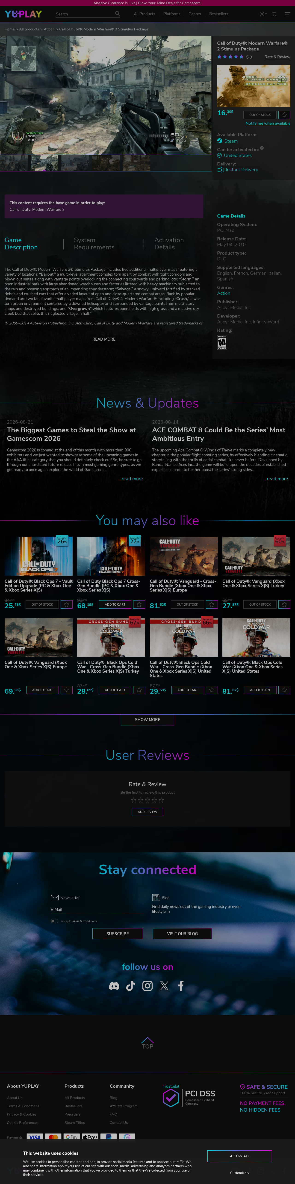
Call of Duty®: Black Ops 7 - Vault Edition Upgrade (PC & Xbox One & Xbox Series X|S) (39, 585)
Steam (231, 141)
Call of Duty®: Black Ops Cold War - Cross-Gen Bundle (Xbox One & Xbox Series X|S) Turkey (108, 667)
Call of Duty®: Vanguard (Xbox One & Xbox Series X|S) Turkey (253, 583)
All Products (75, 1098)
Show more (147, 719)
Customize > (239, 1173)
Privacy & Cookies (21, 1114)
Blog (113, 1098)
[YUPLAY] (23, 14)
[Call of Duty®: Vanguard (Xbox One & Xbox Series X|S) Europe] (39, 637)
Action (49, 29)
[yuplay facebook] (181, 986)
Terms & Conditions (84, 921)
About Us (15, 1098)
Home (10, 29)
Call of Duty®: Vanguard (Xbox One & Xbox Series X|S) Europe (36, 665)
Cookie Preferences (22, 1122)
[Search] (117, 13)
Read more (103, 339)
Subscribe (117, 934)
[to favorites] (284, 115)
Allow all (240, 1156)
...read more (130, 479)
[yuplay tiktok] (131, 986)
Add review (147, 812)
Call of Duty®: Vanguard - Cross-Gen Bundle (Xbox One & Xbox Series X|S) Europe (183, 585)
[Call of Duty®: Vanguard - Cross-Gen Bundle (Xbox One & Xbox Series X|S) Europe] (184, 556)
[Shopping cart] (274, 14)
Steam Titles (75, 1122)
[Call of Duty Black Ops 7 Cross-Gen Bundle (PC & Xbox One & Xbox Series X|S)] (111, 556)
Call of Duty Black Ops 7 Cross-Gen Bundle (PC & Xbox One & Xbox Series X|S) (108, 585)
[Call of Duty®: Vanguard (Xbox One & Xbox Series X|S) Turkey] (256, 556)
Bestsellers (74, 1106)
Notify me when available (268, 123)
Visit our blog (182, 934)
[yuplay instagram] (147, 986)
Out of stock (260, 115)
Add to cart (115, 605)
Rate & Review (277, 56)
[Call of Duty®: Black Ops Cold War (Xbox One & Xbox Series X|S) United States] (256, 637)
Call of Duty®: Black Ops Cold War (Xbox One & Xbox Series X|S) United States (252, 667)
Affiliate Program (124, 1106)
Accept (79, 921)
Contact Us (119, 1122)
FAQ (113, 1114)
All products (29, 29)
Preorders (73, 1114)
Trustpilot (171, 1086)
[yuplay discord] (114, 986)
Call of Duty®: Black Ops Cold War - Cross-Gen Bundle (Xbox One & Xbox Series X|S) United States (181, 669)
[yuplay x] (164, 986)
